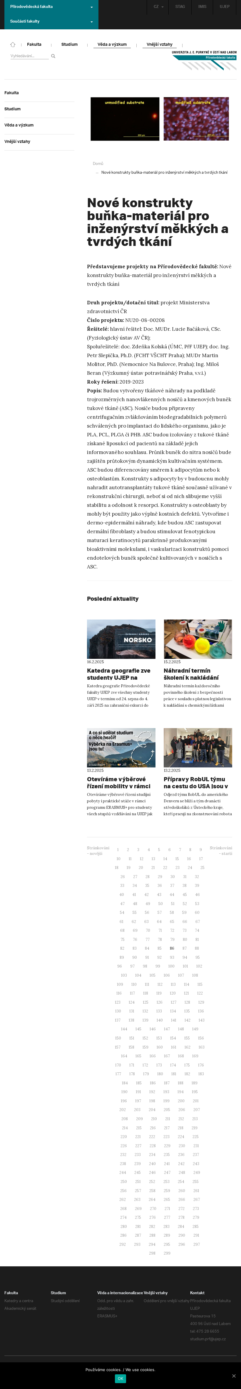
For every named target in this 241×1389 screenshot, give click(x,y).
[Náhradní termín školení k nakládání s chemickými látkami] (198, 639)
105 (152, 975)
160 (160, 1047)
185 (139, 1083)
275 (138, 1217)
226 (123, 1145)
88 (197, 948)
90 (134, 957)
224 (181, 1136)
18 (116, 867)
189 (195, 1083)
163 (202, 1047)
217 (167, 1127)
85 (160, 948)
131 (131, 1011)
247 (167, 1172)
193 (166, 1091)
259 (167, 1190)
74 (197, 930)
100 (171, 966)
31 (185, 876)
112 (160, 984)
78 (160, 939)
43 (159, 894)
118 (145, 993)
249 (196, 1172)
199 (166, 1100)
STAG (180, 7)
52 (185, 903)
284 (181, 1226)
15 (177, 858)
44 (172, 894)
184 (125, 1083)
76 (135, 939)
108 (195, 975)
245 (137, 1172)
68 (122, 930)
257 (138, 1190)
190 (124, 1091)
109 (120, 984)
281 (138, 1226)
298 (152, 1253)
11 (130, 858)
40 (121, 894)
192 (152, 1091)
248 (182, 1172)
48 (135, 903)
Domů (98, 164)
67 (197, 921)
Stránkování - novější (98, 850)
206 (181, 1109)
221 (138, 1136)
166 (153, 1056)
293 (137, 1244)
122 (200, 993)
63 (146, 921)
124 (132, 1002)
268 (123, 1208)
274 (123, 1217)
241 (167, 1163)
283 (166, 1226)
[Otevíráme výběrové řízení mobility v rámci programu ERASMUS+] (121, 747)
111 (147, 984)
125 (145, 1002)
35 (147, 885)
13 (153, 858)
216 (153, 1127)
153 (159, 1038)
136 (201, 1011)
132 (145, 1011)
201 (196, 1100)
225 (196, 1136)
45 (185, 894)
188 (180, 1083)
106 (167, 975)
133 (159, 1011)
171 (131, 1065)
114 (186, 984)
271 (167, 1208)
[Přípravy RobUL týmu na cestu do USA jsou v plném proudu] (198, 747)
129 (201, 1002)
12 (141, 858)
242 (181, 1163)
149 (195, 1029)
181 (173, 1073)
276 (152, 1217)
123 (117, 1002)
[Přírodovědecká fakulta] (13, 44)
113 (173, 984)
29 (160, 876)
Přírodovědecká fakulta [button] (31, 7)
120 (173, 993)
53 (197, 903)
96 (119, 966)
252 (152, 1181)
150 (118, 1038)
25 (202, 867)
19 (128, 867)
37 (172, 885)
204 (152, 1109)
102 (199, 966)
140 (160, 1020)
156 (201, 1038)
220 (123, 1136)
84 (147, 948)
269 (138, 1208)
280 (123, 1226)
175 (187, 1065)
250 (123, 1181)
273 (196, 1208)
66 (185, 921)
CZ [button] (156, 7)
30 (172, 876)
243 (196, 1163)
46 (197, 894)
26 (122, 876)
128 (187, 1002)
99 (157, 966)
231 (196, 1145)
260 (181, 1190)
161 (173, 1047)
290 (181, 1235)
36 (160, 885)
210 (154, 1118)
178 (132, 1073)
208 (124, 1118)
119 (159, 993)
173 (159, 1065)
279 (196, 1217)
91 (147, 957)
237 (196, 1154)
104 (138, 975)
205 (167, 1109)
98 (145, 966)
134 (173, 1011)
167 (167, 1056)
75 (122, 939)
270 (153, 1208)
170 (118, 1065)
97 (132, 966)
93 (172, 957)
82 (122, 948)
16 (189, 858)
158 (131, 1047)
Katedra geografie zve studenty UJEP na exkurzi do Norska (118, 677)
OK (120, 1378)
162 (187, 1047)
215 (139, 1127)
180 (160, 1073)
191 (138, 1091)
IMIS (202, 7)
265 (167, 1199)
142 (187, 1020)
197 (138, 1100)
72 (172, 930)
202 (122, 1109)
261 (196, 1190)
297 (196, 1244)
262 (122, 1199)
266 (181, 1199)
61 (121, 921)
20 (141, 867)
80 (185, 939)
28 (147, 876)
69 (135, 930)
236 (181, 1154)
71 (160, 930)
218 (180, 1127)
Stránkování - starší (221, 850)
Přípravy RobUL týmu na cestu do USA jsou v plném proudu (196, 786)
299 (167, 1253)
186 (153, 1083)
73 (185, 930)
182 (187, 1073)
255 (196, 1181)
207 (196, 1109)
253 (166, 1181)
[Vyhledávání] (54, 56)
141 (173, 1020)
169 (195, 1056)
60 (197, 912)
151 (131, 1038)
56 (147, 912)
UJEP (225, 7)
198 (152, 1100)
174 (173, 1065)
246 (152, 1172)
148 (181, 1029)
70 (148, 930)
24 (190, 867)
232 (123, 1154)
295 (167, 1244)
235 (167, 1154)
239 (137, 1163)
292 (122, 1244)
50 (160, 903)
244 (122, 1172)
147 (167, 1029)
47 (122, 903)
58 (172, 912)
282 (152, 1226)
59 (184, 912)
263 (137, 1199)
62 (134, 921)
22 (165, 867)
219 (195, 1127)
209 (139, 1118)
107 (181, 975)
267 (196, 1199)
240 (152, 1163)
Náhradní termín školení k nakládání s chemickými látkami (195, 677)
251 (138, 1181)
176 (201, 1065)
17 (201, 858)
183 (201, 1073)
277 (167, 1217)
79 (172, 939)
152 (145, 1038)
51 (173, 903)
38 (185, 885)
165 (138, 1056)
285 (196, 1226)
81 (197, 939)
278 (181, 1217)
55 (135, 912)
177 (118, 1073)
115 (200, 984)
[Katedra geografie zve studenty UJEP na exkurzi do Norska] (121, 639)
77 (147, 939)
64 (159, 921)
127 (173, 1002)
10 (118, 858)
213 (195, 1118)
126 (160, 1002)
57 (160, 912)
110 (134, 984)
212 (181, 1118)
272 (181, 1208)
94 (185, 957)
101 (185, 966)
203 (137, 1109)
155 (187, 1038)
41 (134, 894)
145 (138, 1029)
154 (173, 1038)
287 (138, 1235)
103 (124, 975)
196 (124, 1100)
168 (181, 1056)
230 (182, 1145)
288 (152, 1235)
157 (117, 1047)
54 (122, 912)
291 (196, 1235)
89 (122, 957)
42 (146, 894)
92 (159, 957)
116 (119, 993)
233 (138, 1154)
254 (181, 1181)
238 (123, 1163)
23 (177, 867)
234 (152, 1154)
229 (167, 1145)
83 (135, 948)
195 (195, 1091)
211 (167, 1118)
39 (197, 885)
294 (152, 1244)
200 (181, 1100)
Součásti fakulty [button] (24, 22)
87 (185, 948)
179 (146, 1073)
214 (125, 1127)
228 (153, 1145)
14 (165, 858)
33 (122, 885)
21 (153, 867)
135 (187, 1011)
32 (197, 876)
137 (117, 1020)
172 (145, 1065)
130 (118, 1011)
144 (124, 1029)
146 (153, 1029)
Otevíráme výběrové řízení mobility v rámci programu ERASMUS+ (118, 786)
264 (152, 1199)
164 (124, 1056)
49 (147, 903)
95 (197, 957)
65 (172, 921)
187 (167, 1083)
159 (145, 1047)
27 (135, 876)
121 (186, 993)
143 (202, 1020)
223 (166, 1136)
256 (123, 1190)
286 (123, 1235)
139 (145, 1020)
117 (132, 993)
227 (138, 1145)
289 (167, 1235)
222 (152, 1136)
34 (135, 885)
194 (181, 1091)
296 (181, 1244)
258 (152, 1190)
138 (131, 1020)
